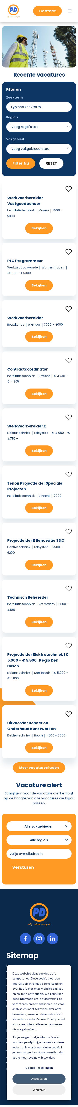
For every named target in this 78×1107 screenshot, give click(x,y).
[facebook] (25, 938)
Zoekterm (14, 97)
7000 (57, 496)
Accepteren (39, 1078)
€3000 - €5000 (19, 273)
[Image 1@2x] (13, 5)
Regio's (12, 117)
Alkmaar (34, 324)
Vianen (44, 210)
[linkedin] (52, 938)
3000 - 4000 (53, 324)
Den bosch (42, 673)
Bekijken (39, 228)
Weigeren (39, 1089)
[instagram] (39, 938)
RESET (51, 163)
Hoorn (38, 735)
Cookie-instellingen (39, 1067)
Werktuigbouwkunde (22, 267)
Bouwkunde (15, 324)
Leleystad (41, 433)
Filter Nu (20, 163)
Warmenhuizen (53, 267)
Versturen (23, 867)
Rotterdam (47, 604)
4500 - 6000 (56, 735)
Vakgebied (15, 139)
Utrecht (44, 376)
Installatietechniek (21, 210)
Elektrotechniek (18, 433)
